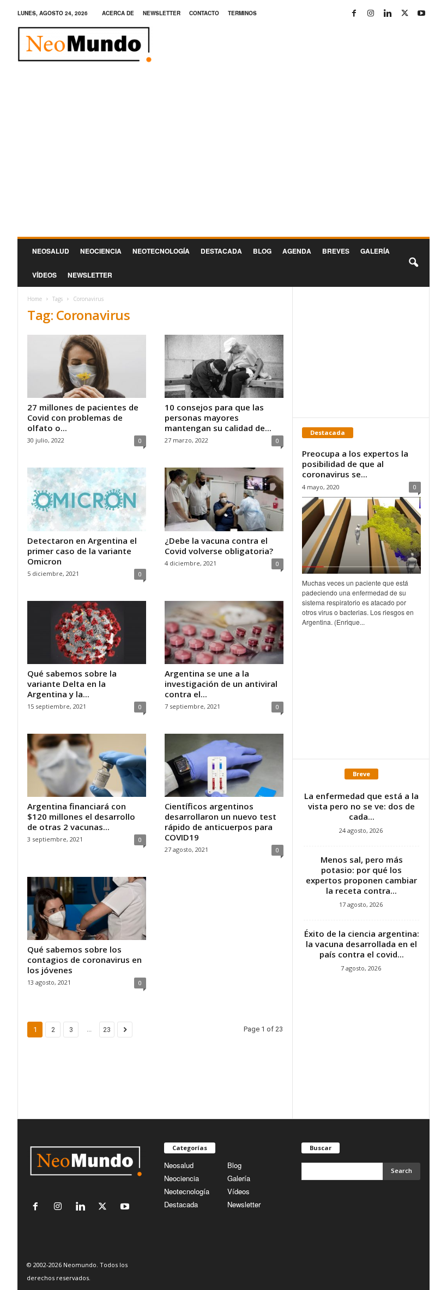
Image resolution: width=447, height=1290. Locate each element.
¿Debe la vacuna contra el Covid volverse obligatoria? (219, 545)
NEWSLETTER (161, 13)
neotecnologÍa (161, 251)
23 (107, 1029)
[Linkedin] (387, 13)
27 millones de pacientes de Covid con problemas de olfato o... (82, 417)
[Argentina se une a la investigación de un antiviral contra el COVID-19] (224, 632)
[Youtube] (421, 13)
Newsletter (244, 1204)
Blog (262, 251)
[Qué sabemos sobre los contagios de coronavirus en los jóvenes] (86, 908)
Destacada (221, 251)
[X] (404, 13)
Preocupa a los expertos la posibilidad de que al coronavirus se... (355, 464)
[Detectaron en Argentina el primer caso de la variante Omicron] (86, 499)
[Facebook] (353, 13)
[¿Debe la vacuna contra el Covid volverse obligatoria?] (224, 499)
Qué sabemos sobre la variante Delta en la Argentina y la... (72, 683)
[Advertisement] (223, 155)
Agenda (296, 251)
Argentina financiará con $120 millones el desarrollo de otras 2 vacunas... (81, 816)
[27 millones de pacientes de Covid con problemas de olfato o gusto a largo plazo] (86, 366)
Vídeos (44, 275)
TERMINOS (242, 13)
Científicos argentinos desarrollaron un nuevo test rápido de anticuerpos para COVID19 (220, 822)
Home (34, 299)
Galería (375, 251)
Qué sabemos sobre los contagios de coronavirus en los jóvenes (84, 959)
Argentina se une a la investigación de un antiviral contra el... (221, 683)
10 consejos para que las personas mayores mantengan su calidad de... (218, 417)
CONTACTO (204, 13)
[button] (413, 263)
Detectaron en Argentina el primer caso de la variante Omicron (82, 551)
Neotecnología (186, 1191)
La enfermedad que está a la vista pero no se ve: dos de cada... (361, 806)
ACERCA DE (118, 13)
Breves (335, 251)
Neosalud (50, 251)
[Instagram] (370, 13)
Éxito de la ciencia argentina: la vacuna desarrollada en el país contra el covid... (361, 944)
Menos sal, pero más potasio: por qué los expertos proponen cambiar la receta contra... (361, 875)
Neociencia (101, 251)
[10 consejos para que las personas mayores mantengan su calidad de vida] (224, 366)
